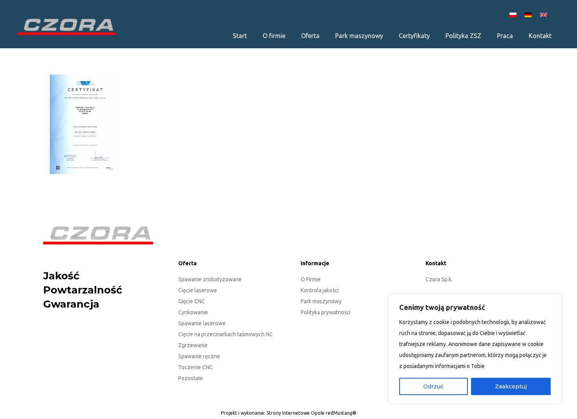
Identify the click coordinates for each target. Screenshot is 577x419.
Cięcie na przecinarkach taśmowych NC (225, 334)
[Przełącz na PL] (514, 14)
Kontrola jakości (320, 290)
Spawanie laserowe (202, 323)
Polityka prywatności (326, 312)
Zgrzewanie (193, 345)
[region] (475, 348)
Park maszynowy (321, 301)
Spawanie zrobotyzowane (210, 279)
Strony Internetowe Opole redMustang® (311, 412)
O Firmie (311, 279)
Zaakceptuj (511, 386)
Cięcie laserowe (197, 290)
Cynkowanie (193, 312)
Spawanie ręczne (199, 356)
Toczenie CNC (195, 367)
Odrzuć (433, 386)
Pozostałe (190, 378)
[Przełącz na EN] (545, 14)
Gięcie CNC (191, 301)
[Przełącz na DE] (529, 14)
